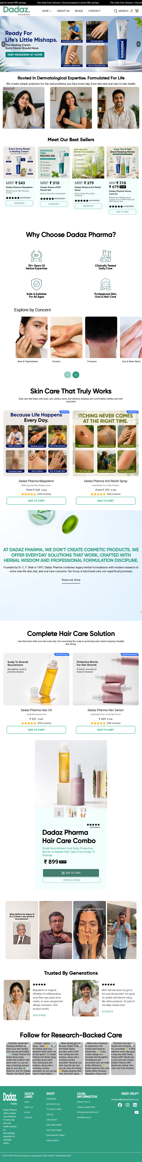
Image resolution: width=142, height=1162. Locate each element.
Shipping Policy (84, 1118)
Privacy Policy (83, 1102)
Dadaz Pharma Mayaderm (36, 481)
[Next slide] (75, 374)
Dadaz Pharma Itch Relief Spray (105, 481)
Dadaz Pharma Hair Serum (106, 710)
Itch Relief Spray (54, 1109)
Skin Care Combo (54, 1130)
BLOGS (27, 1112)
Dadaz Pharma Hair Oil (36, 710)
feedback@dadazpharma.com (125, 1099)
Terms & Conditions (86, 1107)
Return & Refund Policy (88, 1112)
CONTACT (28, 1118)
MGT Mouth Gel (53, 1104)
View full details (71, 880)
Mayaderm (51, 1099)
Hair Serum (51, 1120)
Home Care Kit (52, 1140)
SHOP (27, 1102)
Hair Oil (49, 1114)
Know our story (71, 579)
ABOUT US (29, 1107)
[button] (122, 11)
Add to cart (36, 500)
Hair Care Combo (54, 1125)
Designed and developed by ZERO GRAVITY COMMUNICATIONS (45, 1156)
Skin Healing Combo (55, 1135)
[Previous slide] (67, 374)
